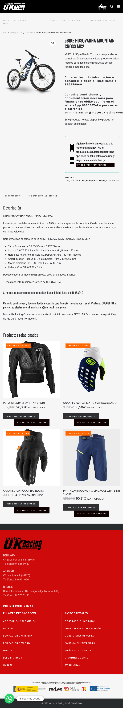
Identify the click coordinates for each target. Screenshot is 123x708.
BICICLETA (80, 180)
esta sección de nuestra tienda (58, 274)
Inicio (5, 33)
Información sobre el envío (83, 628)
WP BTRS (8, 628)
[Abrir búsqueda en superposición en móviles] (111, 6)
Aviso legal (72, 665)
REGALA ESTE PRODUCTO (31, 422)
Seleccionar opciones (21, 416)
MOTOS (19, 33)
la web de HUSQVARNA (48, 282)
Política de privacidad (80, 643)
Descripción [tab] (13, 196)
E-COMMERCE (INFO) (77, 657)
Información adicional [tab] (42, 196)
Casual (7, 665)
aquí (97, 101)
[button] (118, 6)
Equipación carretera (18, 635)
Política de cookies (78, 650)
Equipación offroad (16, 643)
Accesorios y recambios (19, 621)
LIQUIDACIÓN (30, 33)
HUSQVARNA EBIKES (95, 180)
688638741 (90, 105)
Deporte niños (12, 657)
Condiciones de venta (79, 635)
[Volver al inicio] (14, 6)
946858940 (73, 84)
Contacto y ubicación (80, 621)
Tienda (12, 33)
